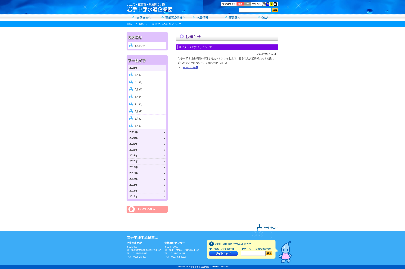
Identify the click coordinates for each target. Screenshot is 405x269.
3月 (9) (138, 111)
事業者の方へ (172, 17)
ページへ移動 (190, 67)
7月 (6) (138, 82)
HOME (130, 24)
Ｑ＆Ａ (263, 17)
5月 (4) (138, 97)
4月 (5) (138, 104)
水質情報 (202, 17)
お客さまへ (142, 17)
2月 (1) (138, 118)
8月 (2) (138, 75)
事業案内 (233, 17)
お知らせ (143, 24)
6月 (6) (138, 89)
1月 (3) (138, 126)
